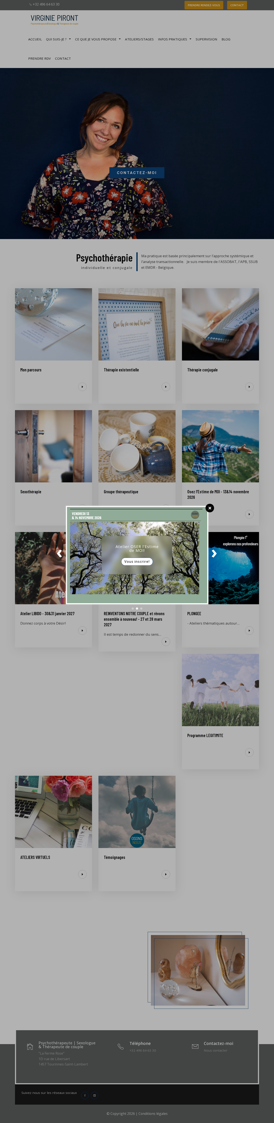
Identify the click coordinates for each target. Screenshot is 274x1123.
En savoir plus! (137, 565)
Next (214, 555)
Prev (59, 555)
